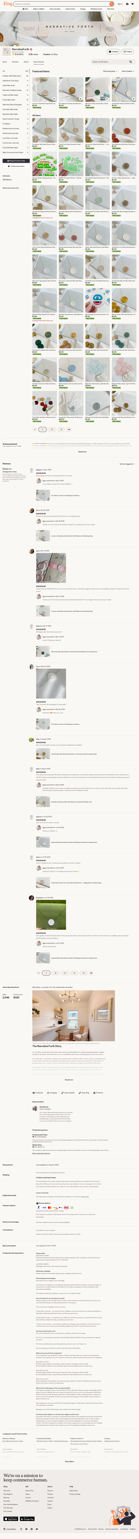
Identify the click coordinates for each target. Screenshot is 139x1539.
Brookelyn (39, 897)
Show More (69, 1461)
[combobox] (61, 4)
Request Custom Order (17, 161)
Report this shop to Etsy (11, 188)
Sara (44, 480)
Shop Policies (39, 62)
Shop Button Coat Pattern (79, 1444)
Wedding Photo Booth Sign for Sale (116, 1452)
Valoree (38, 816)
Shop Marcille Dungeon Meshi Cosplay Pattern (86, 1441)
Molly (38, 769)
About (26, 62)
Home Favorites (55, 9)
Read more (82, 452)
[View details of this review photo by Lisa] (51, 684)
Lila (37, 510)
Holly (37, 739)
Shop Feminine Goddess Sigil (80, 1452)
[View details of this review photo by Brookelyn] (51, 915)
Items (5, 62)
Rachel (38, 626)
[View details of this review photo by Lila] (51, 568)
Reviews (15, 62)
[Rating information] (13, 54)
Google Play (27, 1519)
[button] (113, 51)
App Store (10, 1519)
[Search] (111, 4)
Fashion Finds (70, 9)
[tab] (16, 71)
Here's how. (85, 1197)
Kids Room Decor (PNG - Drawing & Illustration (52, 1441)
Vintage (82, 9)
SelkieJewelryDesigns (112, 1441)
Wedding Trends (96, 9)
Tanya (38, 857)
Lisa (37, 666)
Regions (133, 1529)
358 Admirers (7, 179)
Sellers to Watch (38, 9)
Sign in (120, 4)
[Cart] (132, 4)
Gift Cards (110, 9)
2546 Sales (6, 176)
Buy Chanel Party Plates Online (13, 1452)
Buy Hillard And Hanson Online (13, 1441)
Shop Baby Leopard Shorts (46, 1452)
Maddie (38, 470)
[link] (35, 429)
